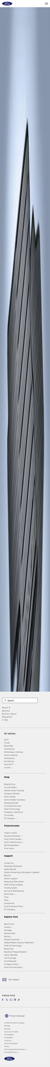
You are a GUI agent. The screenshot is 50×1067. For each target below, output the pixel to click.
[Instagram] (15, 1000)
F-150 (5, 720)
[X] (7, 1000)
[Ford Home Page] (9, 1060)
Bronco (6, 710)
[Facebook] (3, 1000)
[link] (7, 1026)
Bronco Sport (9, 713)
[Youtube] (10, 1000)
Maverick (7, 717)
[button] (14, 1015)
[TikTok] (19, 1000)
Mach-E (6, 707)
